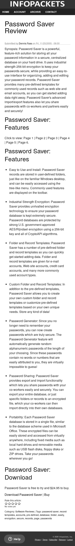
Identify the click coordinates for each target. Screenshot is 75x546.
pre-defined (33, 514)
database (45, 514)
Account (20, 12)
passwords (46, 518)
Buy (47, 494)
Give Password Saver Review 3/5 (12, 503)
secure (20, 518)
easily (61, 514)
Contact (51, 12)
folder (54, 514)
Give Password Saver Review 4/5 (16, 503)
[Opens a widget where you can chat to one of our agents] (14, 539)
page (36, 518)
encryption (10, 518)
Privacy (38, 539)
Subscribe (53, 539)
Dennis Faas (25, 43)
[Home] (37, 4)
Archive (35, 12)
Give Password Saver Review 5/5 (19, 503)
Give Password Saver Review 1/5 (6, 503)
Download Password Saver (23, 494)
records (29, 518)
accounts (20, 514)
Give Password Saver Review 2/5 (9, 503)
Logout (70, 539)
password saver (50, 511)
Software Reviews (24, 511)
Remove (62, 539)
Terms (45, 539)
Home (5, 12)
